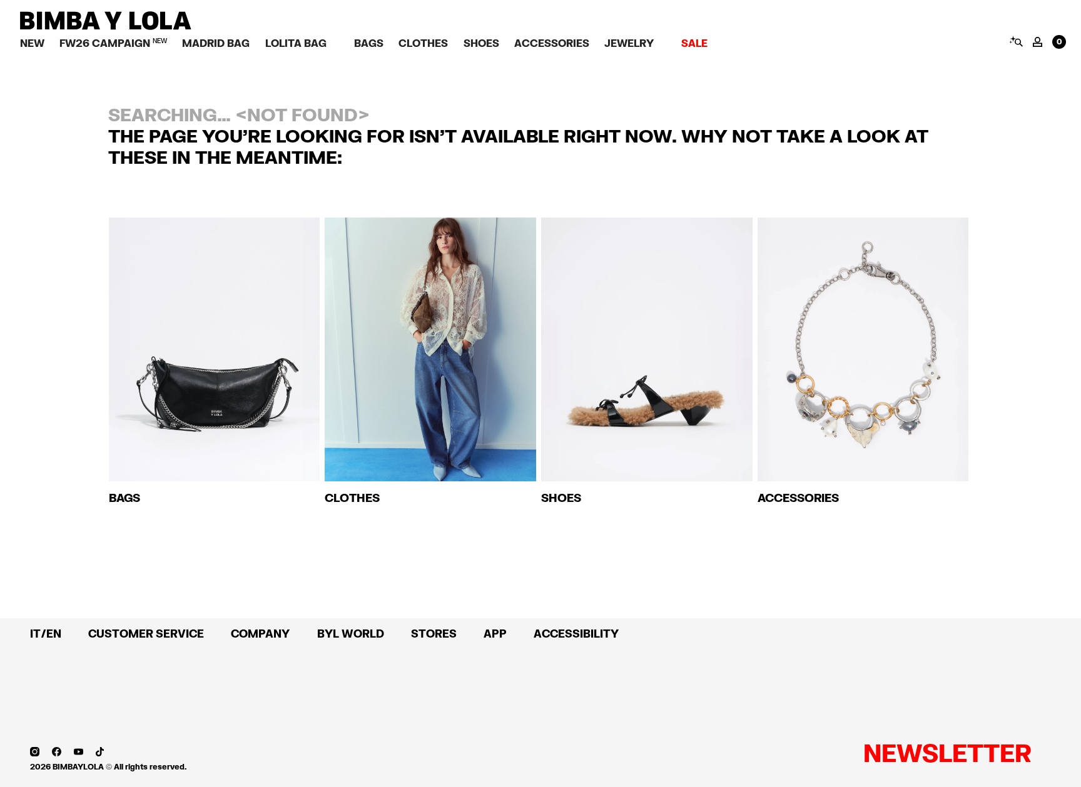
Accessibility (576, 633)
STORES (434, 633)
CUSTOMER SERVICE (146, 633)
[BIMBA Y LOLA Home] (105, 26)
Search (1015, 41)
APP (495, 633)
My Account (1037, 42)
